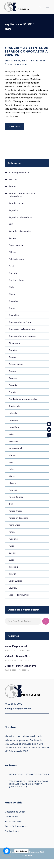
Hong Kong (14, 427)
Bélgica (12, 252)
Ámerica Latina (16, 203)
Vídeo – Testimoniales (19, 595)
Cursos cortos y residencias (22, 336)
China (12, 294)
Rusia (11, 546)
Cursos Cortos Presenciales (22, 329)
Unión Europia (15, 581)
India (11, 434)
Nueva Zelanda (16, 497)
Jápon (12, 476)
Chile (11, 287)
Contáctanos (12, 831)
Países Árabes (15, 511)
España (12, 357)
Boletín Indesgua (17, 64)
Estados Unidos (16, 364)
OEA (11, 504)
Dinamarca (14, 343)
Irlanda (12, 455)
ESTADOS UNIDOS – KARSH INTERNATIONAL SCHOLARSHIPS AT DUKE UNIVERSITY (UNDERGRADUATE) (28, 784)
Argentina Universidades (20, 217)
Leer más (14, 126)
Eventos (13, 378)
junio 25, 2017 (11, 650)
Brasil (11, 266)
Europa (12, 371)
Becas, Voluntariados (16, 826)
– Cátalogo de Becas (19, 172)
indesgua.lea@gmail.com (18, 708)
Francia (12, 392)
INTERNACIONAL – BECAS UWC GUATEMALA (29, 774)
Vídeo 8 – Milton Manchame (20, 665)
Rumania (13, 539)
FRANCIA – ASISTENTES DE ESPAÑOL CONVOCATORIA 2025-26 (26, 51)
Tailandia (13, 567)
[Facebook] (49, 424)
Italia (11, 469)
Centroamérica (16, 280)
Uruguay (13, 588)
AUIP (11, 224)
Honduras (13, 420)
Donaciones (11, 816)
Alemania (13, 179)
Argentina (13, 210)
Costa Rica (14, 315)
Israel (11, 462)
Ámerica (13, 186)
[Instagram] (49, 435)
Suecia (12, 553)
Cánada (13, 273)
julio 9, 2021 (10, 660)
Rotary (12, 532)
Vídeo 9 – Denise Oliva (17, 656)
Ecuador (13, 350)
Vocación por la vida (16, 646)
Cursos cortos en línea (20, 322)
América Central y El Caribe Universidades (22, 195)
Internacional (15, 448)
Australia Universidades (20, 231)
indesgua (40, 61)
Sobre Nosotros (13, 821)
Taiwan (12, 574)
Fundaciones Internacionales (23, 399)
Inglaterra (13, 441)
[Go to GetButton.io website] (6, 856)
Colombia (13, 301)
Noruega (13, 490)
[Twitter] (49, 429)
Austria (12, 238)
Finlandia (13, 385)
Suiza (11, 560)
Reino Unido (14, 525)
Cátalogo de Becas (15, 811)
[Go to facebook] (6, 850)
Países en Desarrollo (18, 518)
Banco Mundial (16, 245)
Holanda (13, 413)
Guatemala (14, 406)
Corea (12, 308)
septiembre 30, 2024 (16, 61)
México (12, 483)
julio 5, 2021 (10, 670)
